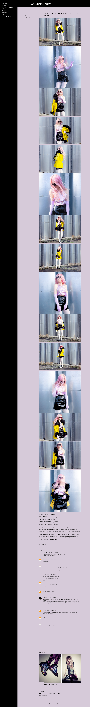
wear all (60, 517)
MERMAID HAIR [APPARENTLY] (49, 693)
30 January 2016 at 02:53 (52, 574)
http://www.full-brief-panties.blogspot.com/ (52, 606)
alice (44, 566)
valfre (45, 516)
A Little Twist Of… (49, 628)
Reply (44, 557)
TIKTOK (4, 10)
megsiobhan (45, 624)
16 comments (44, 695)
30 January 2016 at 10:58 (51, 591)
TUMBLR (4, 14)
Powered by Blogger (54, 703)
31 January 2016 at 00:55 (51, 610)
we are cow (53, 514)
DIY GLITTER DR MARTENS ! (48, 684)
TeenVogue (27, 15)
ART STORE (5, 3)
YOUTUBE (4, 12)
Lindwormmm (46, 552)
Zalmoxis (44, 591)
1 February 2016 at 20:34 (50, 617)
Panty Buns (45, 597)
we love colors (52, 519)
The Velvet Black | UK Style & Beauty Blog (51, 570)
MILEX (44, 617)
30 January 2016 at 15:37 (52, 597)
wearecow (27, 17)
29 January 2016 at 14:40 (53, 552)
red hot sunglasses (53, 524)
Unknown (45, 559)
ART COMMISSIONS (6, 16)
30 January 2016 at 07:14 (51, 582)
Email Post (44, 544)
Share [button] (26, 11)
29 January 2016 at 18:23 (51, 559)
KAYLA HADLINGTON (40, 3)
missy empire (51, 517)
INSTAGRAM (5, 5)
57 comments (44, 686)
